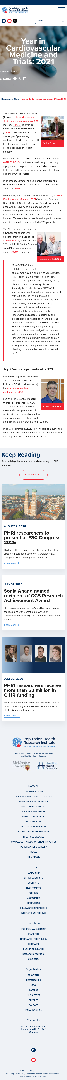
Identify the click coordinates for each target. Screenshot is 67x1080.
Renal (33, 852)
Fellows (33, 893)
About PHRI (33, 975)
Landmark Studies (33, 791)
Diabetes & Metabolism (33, 827)
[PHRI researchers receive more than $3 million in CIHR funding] (33, 671)
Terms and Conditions (34, 1074)
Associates (33, 898)
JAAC (14, 252)
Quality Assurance (33, 949)
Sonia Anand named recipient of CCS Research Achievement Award (33, 596)
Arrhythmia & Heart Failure (33, 802)
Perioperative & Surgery (33, 847)
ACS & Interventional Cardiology (33, 797)
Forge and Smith (40, 1076)
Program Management (33, 929)
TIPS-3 (17, 124)
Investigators (33, 888)
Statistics (33, 934)
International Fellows (33, 913)
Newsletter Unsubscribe (51, 1074)
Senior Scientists (33, 878)
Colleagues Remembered (33, 908)
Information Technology (33, 939)
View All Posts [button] (33, 475)
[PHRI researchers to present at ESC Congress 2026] (33, 518)
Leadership (34, 873)
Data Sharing (9, 1074)
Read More (10, 563)
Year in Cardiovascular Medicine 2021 (33, 197)
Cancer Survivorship (33, 817)
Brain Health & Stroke (33, 812)
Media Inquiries (33, 1010)
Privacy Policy (20, 1074)
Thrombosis (33, 857)
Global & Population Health (33, 832)
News (16, 99)
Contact (33, 1005)
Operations (33, 903)
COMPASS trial (11, 240)
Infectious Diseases (33, 837)
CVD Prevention (33, 822)
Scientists (33, 883)
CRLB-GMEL (33, 959)
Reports (33, 1000)
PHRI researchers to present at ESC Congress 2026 (32, 538)
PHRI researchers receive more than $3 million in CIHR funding (32, 690)
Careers (33, 990)
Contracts (33, 944)
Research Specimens (33, 954)
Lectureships (33, 980)
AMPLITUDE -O (11, 162)
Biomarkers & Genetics (33, 807)
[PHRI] (23, 10)
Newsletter (33, 995)
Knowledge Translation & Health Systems (34, 842)
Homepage (6, 99)
